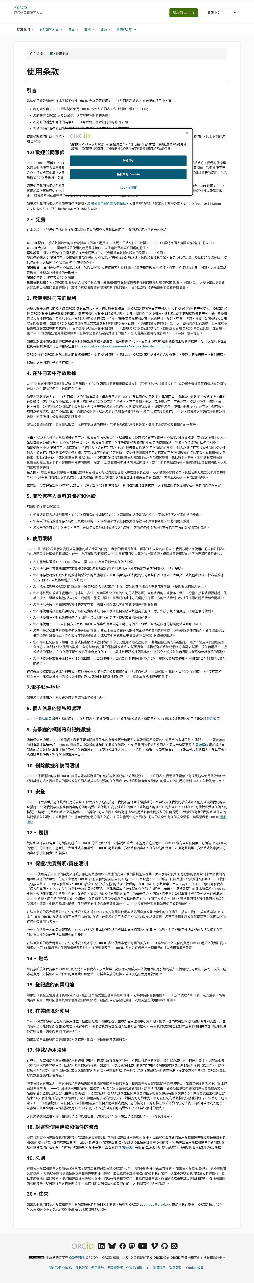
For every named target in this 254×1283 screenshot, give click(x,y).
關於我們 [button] (23, 29)
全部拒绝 (128, 160)
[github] (164, 1248)
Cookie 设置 (195, 1267)
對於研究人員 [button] (49, 29)
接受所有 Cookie (128, 174)
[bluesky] (112, 1248)
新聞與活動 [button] (124, 29)
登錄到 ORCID (183, 13)
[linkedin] (101, 1248)
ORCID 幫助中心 (138, 1267)
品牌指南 (175, 1267)
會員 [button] (71, 29)
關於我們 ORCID (60, 1267)
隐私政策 (45, 719)
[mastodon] (132, 1248)
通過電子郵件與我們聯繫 (108, 203)
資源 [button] (103, 29)
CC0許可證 (76, 1257)
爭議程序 (201, 745)
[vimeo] (154, 1248)
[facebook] (122, 1248)
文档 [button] (87, 29)
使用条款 (97, 1267)
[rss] (174, 1248)
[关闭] (187, 133)
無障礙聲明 (115, 1267)
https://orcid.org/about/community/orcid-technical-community (122, 346)
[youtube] (142, 1248)
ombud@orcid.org (157, 1204)
